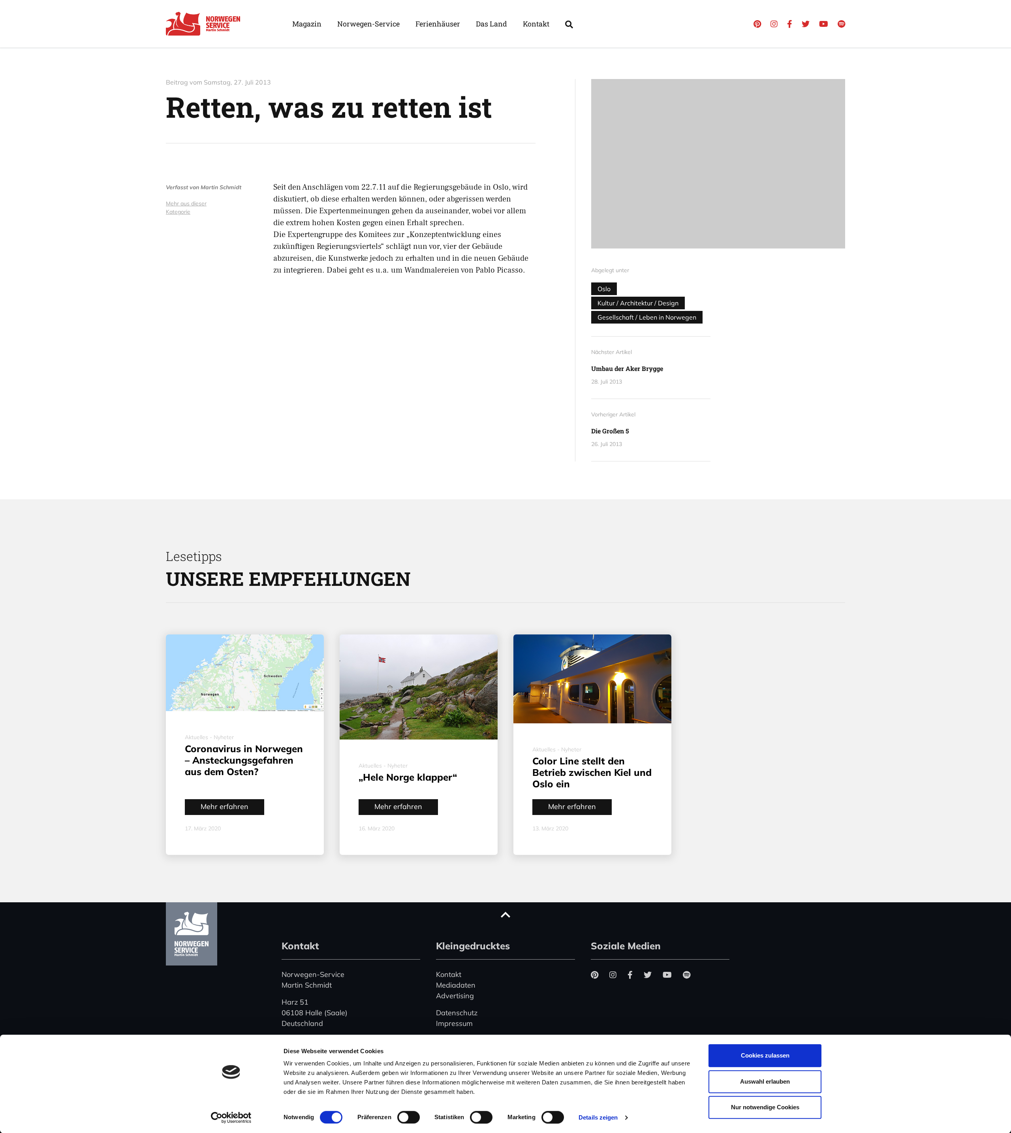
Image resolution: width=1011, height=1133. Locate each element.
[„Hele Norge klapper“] (419, 687)
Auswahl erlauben (765, 1081)
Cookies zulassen (765, 1055)
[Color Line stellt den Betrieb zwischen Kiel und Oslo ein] (592, 678)
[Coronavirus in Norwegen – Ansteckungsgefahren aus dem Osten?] (245, 672)
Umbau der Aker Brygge (627, 368)
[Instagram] (774, 24)
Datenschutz (456, 1012)
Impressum (454, 1023)
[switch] (408, 1117)
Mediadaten (455, 985)
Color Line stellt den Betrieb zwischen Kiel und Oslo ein (592, 772)
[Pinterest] (757, 24)
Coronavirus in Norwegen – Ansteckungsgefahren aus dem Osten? (244, 760)
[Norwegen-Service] (205, 24)
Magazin (306, 23)
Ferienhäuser (437, 23)
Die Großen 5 (610, 431)
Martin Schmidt (221, 187)
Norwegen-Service (368, 23)
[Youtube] (823, 24)
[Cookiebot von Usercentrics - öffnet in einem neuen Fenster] (231, 1118)
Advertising (455, 995)
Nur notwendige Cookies (765, 1107)
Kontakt (536, 23)
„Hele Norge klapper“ (408, 777)
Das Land (491, 23)
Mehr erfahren (224, 806)
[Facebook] (789, 24)
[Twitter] (806, 24)
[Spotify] (841, 24)
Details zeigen (598, 1117)
